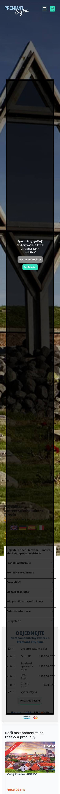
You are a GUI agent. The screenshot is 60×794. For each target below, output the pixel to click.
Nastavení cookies (30, 259)
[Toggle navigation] (44, 9)
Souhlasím (30, 267)
